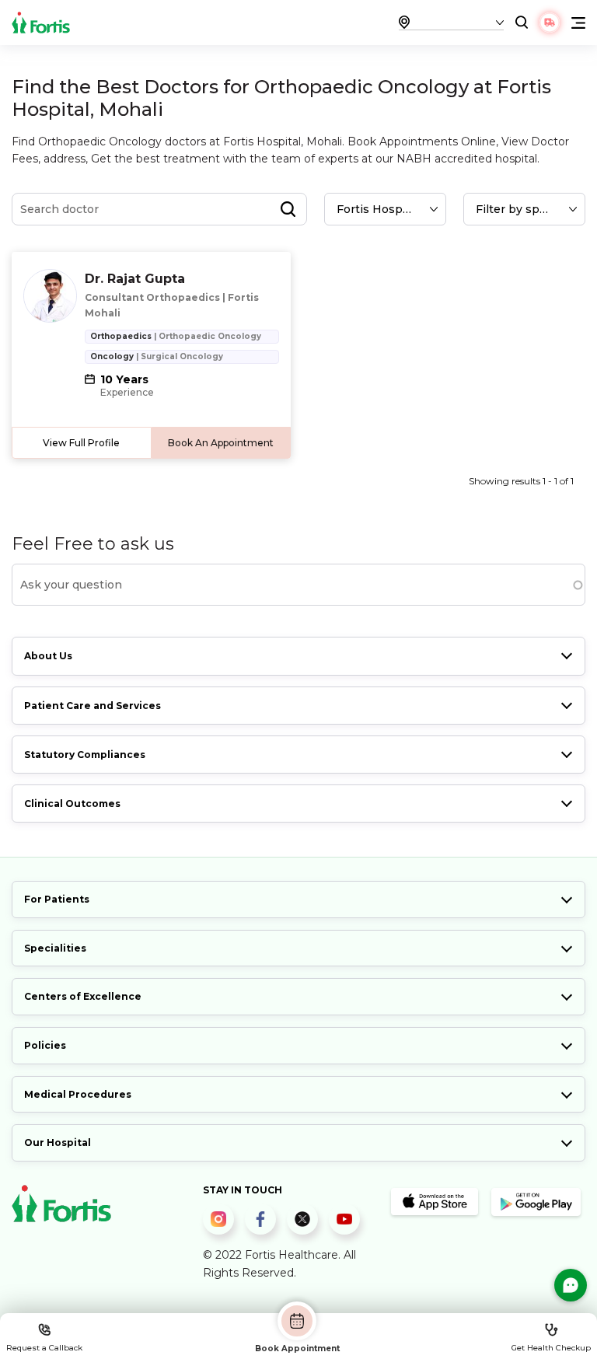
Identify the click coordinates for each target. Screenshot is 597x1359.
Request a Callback (44, 1348)
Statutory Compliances (84, 754)
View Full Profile (81, 443)
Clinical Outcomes (72, 803)
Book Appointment (297, 1348)
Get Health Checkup (551, 1348)
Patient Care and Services (92, 705)
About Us (48, 656)
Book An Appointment (221, 443)
